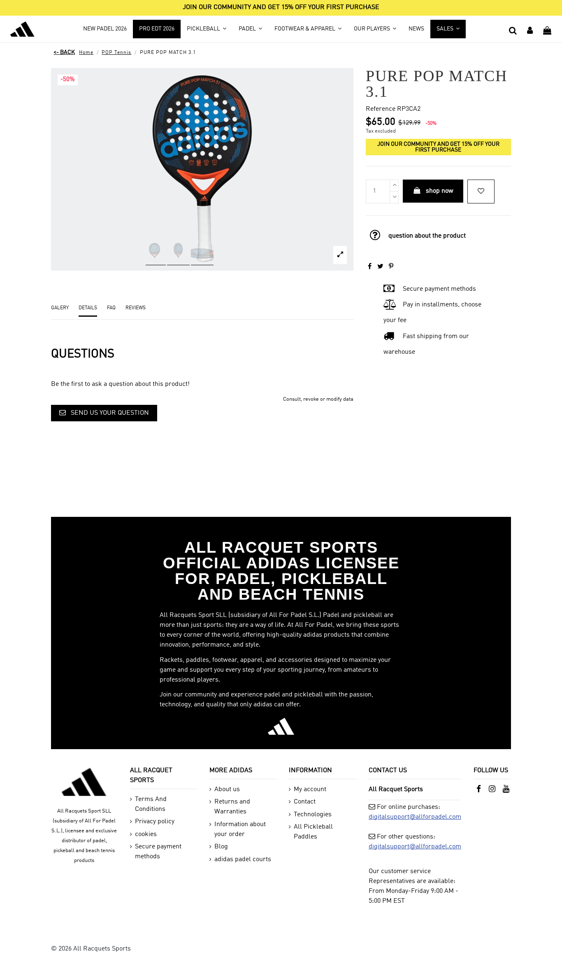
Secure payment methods (158, 851)
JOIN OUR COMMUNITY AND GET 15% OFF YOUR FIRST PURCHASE (281, 7)
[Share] (370, 267)
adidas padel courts (242, 859)
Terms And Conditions (151, 804)
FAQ (111, 308)
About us (227, 789)
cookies (146, 834)
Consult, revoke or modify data (318, 399)
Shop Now (439, 191)
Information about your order (240, 829)
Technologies (313, 814)
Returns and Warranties (232, 807)
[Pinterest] (391, 267)
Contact (305, 802)
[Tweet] (380, 267)
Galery (60, 308)
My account (310, 789)
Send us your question (109, 413)
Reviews (135, 308)
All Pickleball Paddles (313, 832)
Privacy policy (154, 821)
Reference (380, 109)
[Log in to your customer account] (530, 29)
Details (88, 308)
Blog (221, 846)
